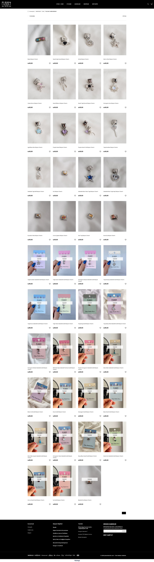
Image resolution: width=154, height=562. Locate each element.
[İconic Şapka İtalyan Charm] (64, 216)
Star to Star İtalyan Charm (110, 59)
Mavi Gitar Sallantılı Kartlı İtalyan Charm (113, 368)
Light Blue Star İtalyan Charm (35, 147)
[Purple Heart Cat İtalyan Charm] (89, 128)
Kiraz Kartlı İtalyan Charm (59, 412)
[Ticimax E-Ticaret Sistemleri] (77, 561)
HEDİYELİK (86, 4)
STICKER (69, 4)
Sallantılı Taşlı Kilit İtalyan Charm (36, 191)
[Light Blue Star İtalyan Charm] (39, 128)
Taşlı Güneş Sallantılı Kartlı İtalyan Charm (113, 279)
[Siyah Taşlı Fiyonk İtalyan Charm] (89, 84)
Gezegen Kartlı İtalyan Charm (85, 412)
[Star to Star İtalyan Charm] (114, 40)
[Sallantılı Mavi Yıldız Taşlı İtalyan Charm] (89, 172)
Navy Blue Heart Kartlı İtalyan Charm (87, 456)
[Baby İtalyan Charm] (39, 40)
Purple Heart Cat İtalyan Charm (86, 147)
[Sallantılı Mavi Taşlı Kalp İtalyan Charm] (114, 172)
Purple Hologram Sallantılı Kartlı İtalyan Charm (88, 368)
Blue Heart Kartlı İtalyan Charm (111, 412)
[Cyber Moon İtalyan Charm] (39, 84)
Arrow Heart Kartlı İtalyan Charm (36, 500)
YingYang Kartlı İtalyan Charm (85, 323)
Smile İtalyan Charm (83, 59)
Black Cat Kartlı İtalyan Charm (35, 412)
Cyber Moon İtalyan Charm (35, 103)
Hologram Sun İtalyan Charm (110, 103)
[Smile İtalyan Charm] (89, 40)
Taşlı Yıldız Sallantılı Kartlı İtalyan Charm (63, 323)
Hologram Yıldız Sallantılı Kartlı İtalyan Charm (62, 456)
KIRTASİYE (95, 4)
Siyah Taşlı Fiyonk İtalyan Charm (86, 103)
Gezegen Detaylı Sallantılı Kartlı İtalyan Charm (88, 280)
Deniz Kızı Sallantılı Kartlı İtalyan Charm (113, 456)
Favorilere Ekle (50, 63)
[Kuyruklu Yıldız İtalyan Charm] (39, 216)
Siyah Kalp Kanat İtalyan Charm (61, 59)
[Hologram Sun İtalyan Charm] (114, 84)
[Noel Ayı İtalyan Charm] (114, 216)
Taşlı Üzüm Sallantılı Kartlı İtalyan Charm (63, 279)
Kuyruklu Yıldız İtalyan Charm (35, 235)
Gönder (124, 531)
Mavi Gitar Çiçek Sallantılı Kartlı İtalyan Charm (37, 456)
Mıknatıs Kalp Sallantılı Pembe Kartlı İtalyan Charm (64, 368)
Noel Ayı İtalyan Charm (109, 235)
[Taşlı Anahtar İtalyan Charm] (114, 128)
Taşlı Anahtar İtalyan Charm (110, 147)
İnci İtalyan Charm (57, 191)
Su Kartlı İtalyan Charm (59, 500)
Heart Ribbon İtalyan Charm (60, 103)
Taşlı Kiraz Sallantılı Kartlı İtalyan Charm (38, 323)
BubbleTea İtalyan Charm (84, 500)
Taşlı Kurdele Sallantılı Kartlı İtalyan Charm (38, 279)
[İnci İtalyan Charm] (64, 172)
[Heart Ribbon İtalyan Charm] (64, 84)
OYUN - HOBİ (59, 4)
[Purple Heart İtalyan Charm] (64, 128)
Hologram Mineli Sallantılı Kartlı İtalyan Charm (37, 368)
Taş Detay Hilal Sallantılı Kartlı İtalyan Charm (114, 323)
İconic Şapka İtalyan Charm (60, 235)
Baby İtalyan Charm (33, 59)
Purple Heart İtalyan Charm (60, 147)
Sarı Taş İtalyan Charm (84, 235)
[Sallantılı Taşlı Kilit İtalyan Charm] (39, 172)
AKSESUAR (77, 4)
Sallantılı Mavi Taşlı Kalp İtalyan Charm (113, 191)
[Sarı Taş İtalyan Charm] (89, 216)
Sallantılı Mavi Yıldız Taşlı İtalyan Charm (88, 191)
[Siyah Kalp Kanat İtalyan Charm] (64, 40)
